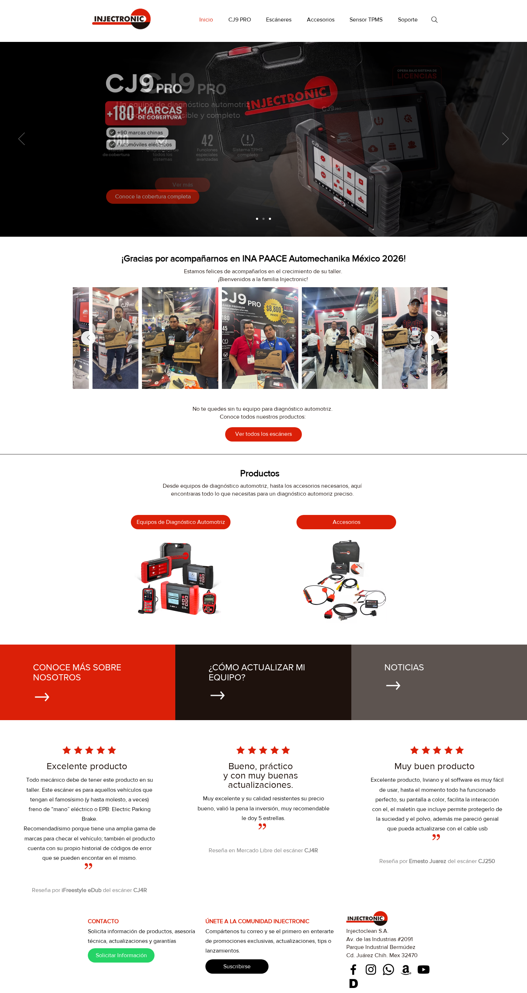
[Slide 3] (270, 219)
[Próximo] (505, 139)
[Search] (434, 19)
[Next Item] (432, 338)
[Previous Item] (88, 338)
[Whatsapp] (388, 970)
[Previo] (21, 139)
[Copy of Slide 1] (263, 219)
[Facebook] (353, 970)
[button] (279, 19)
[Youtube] (424, 970)
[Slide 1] (257, 219)
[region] (178, 580)
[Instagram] (371, 970)
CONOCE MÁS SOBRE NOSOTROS (77, 672)
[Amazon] (406, 970)
